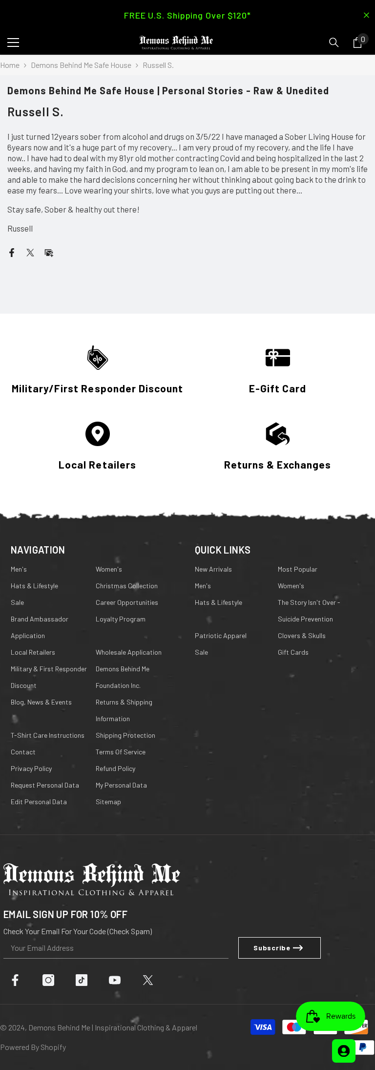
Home (10, 64)
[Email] (48, 251)
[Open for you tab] (343, 1051)
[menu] (13, 42)
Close (366, 15)
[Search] (334, 42)
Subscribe (271, 947)
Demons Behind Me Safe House (81, 64)
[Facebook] (11, 251)
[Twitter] (30, 251)
